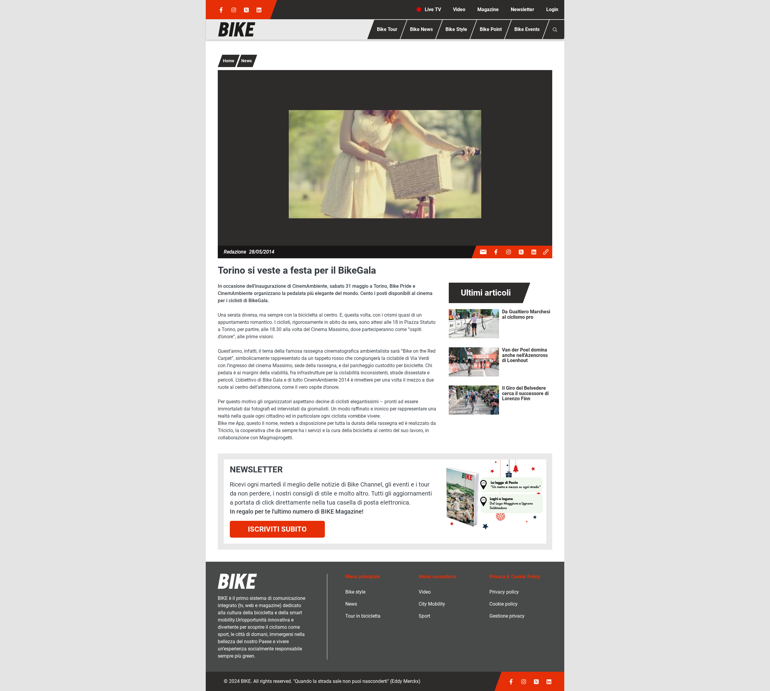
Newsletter (522, 9)
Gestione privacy (507, 616)
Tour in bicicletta (362, 616)
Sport (424, 616)
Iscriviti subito (277, 529)
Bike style (355, 592)
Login (552, 9)
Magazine (488, 9)
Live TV (433, 9)
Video (459, 9)
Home (228, 60)
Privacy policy (504, 592)
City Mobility (432, 604)
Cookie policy (503, 604)
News (246, 60)
